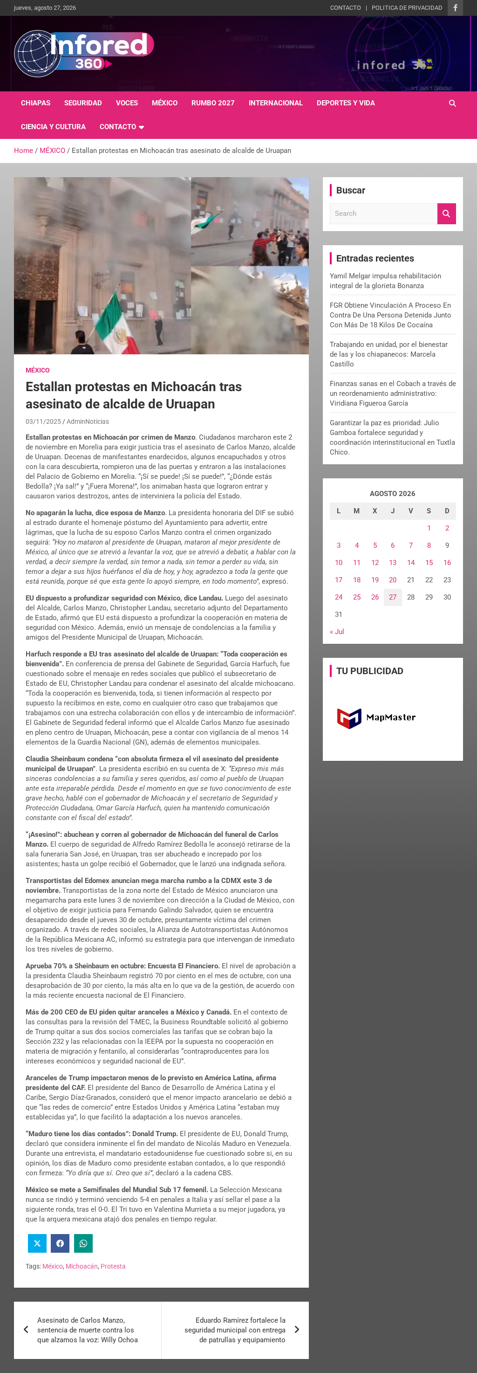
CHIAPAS (35, 103)
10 (338, 563)
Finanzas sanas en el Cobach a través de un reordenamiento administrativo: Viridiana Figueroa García (393, 393)
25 (357, 597)
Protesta (113, 1266)
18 (357, 580)
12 (375, 563)
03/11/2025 (43, 421)
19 (375, 580)
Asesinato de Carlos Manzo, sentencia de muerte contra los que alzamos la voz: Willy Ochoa (87, 1330)
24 (338, 597)
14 (411, 563)
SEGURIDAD (83, 103)
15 (429, 563)
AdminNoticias (88, 421)
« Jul (337, 632)
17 (338, 580)
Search (446, 213)
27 (392, 597)
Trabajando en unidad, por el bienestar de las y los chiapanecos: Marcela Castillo (389, 354)
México (52, 1266)
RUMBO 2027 (213, 103)
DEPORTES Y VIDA (346, 103)
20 (392, 580)
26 (375, 597)
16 (447, 563)
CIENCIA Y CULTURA (53, 127)
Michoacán (82, 1266)
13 (392, 563)
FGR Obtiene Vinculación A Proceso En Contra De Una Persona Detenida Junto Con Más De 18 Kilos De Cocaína (390, 315)
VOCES (127, 103)
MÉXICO (164, 103)
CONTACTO (345, 7)
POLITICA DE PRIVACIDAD (407, 7)
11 (357, 563)
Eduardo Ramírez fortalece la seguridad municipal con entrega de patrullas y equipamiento (235, 1330)
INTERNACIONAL (276, 103)
